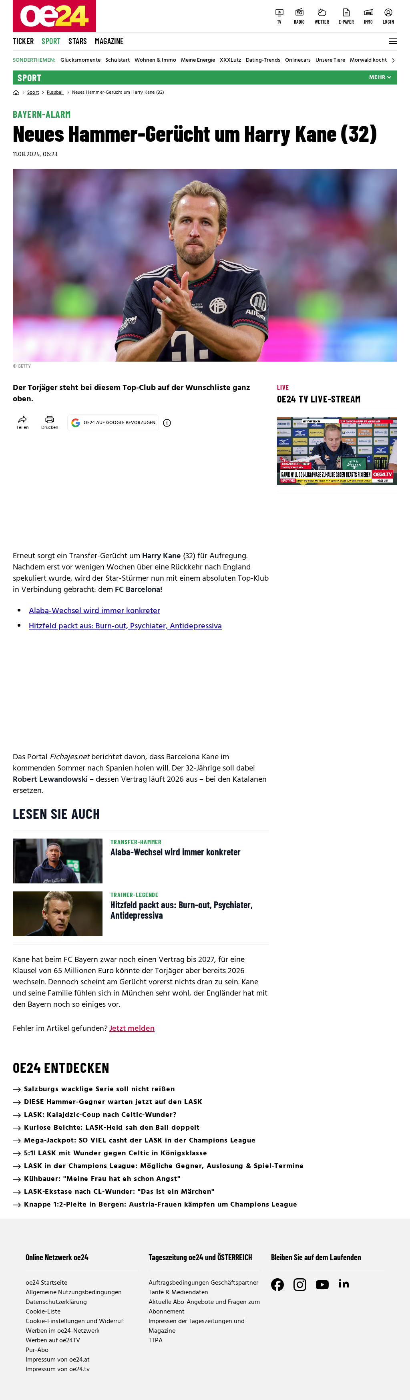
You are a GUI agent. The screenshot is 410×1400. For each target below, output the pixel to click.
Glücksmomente (80, 60)
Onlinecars (298, 60)
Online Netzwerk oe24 (57, 1257)
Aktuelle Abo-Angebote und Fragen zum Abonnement (204, 1307)
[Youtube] (322, 1284)
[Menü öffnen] (392, 41)
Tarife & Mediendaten (178, 1292)
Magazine (109, 41)
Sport (51, 41)
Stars (77, 41)
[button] (289, 472)
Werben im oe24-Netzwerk (63, 1331)
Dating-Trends (263, 60)
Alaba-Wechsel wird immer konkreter (94, 611)
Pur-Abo (37, 1350)
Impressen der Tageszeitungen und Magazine (197, 1326)
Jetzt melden (132, 1028)
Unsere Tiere (330, 60)
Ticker (23, 41)
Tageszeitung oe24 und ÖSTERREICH (200, 1257)
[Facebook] (277, 1284)
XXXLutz (230, 60)
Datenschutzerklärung (56, 1302)
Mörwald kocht (368, 60)
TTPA (156, 1341)
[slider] (316, 472)
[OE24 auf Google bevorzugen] (167, 423)
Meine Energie (198, 60)
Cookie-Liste (43, 1312)
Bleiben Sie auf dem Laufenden (316, 1257)
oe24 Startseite (46, 1283)
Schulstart (117, 60)
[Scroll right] (393, 60)
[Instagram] (299, 1284)
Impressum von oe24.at (58, 1360)
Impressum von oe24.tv (58, 1369)
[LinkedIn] (344, 1284)
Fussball (55, 92)
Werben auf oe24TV (53, 1341)
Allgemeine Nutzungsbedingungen (74, 1292)
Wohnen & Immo (155, 60)
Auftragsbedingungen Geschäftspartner (203, 1283)
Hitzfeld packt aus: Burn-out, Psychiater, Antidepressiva (125, 626)
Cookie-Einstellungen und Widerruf (74, 1321)
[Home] (16, 92)
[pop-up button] (371, 472)
